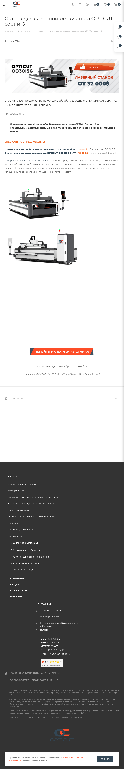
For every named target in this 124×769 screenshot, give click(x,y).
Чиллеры (13, 523)
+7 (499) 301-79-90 (51, 610)
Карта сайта (15, 535)
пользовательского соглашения (82, 690)
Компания (18, 578)
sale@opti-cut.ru (49, 616)
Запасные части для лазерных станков (31, 503)
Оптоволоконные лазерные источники (31, 516)
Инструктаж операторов (25, 563)
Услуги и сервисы (24, 542)
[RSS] (112, 40)
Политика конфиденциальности (34, 672)
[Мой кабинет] (87, 4)
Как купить (18, 590)
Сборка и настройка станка (27, 550)
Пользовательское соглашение (33, 680)
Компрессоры (16, 490)
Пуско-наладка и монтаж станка (30, 556)
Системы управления (20, 529)
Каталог (14, 476)
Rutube (44, 629)
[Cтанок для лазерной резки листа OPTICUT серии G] (62, 76)
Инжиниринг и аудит (23, 569)
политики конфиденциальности (46, 690)
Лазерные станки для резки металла (26, 160)
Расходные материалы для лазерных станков (34, 497)
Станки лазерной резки (22, 483)
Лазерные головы (18, 510)
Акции (15, 584)
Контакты (43, 604)
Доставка (17, 596)
